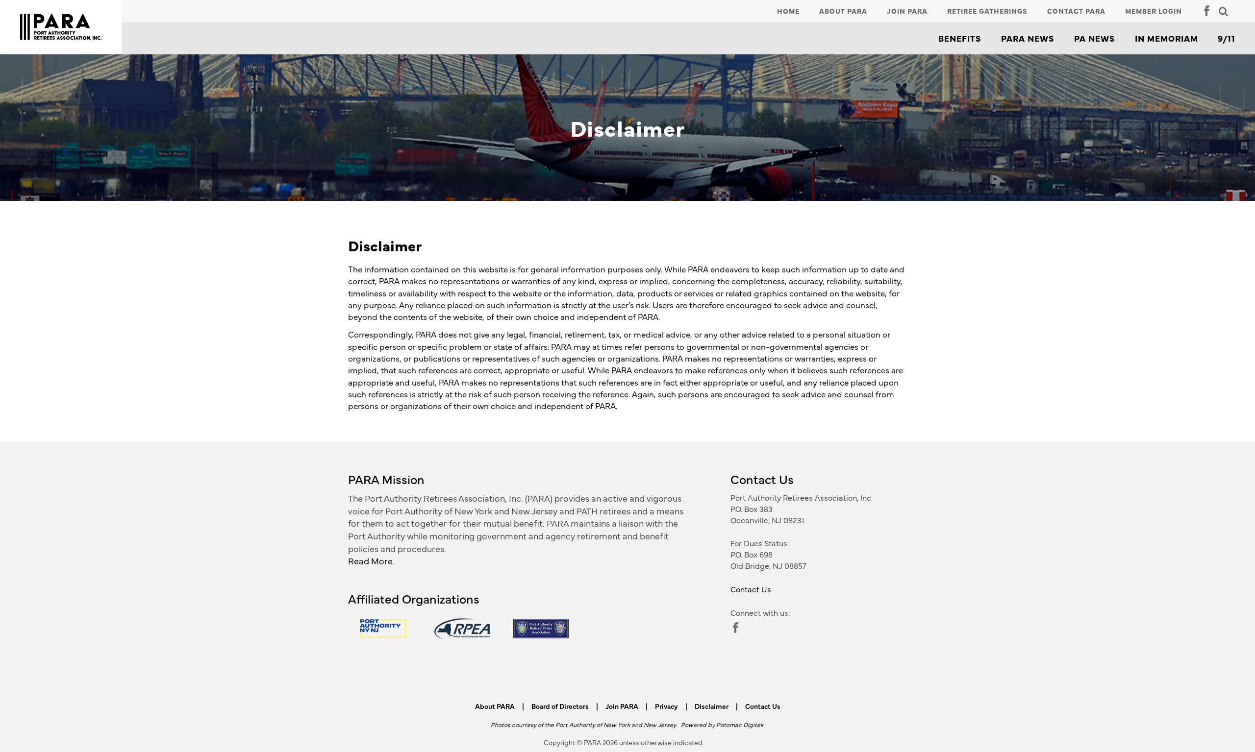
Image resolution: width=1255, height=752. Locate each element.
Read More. (371, 561)
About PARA (843, 11)
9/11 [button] (1226, 38)
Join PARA (907, 11)
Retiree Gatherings (987, 11)
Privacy (666, 706)
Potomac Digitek (739, 724)
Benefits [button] (959, 38)
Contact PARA (1076, 11)
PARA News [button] (1027, 38)
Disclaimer (711, 706)
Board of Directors (560, 706)
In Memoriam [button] (1166, 38)
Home (788, 11)
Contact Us (750, 588)
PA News (1094, 38)
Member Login (1153, 11)
